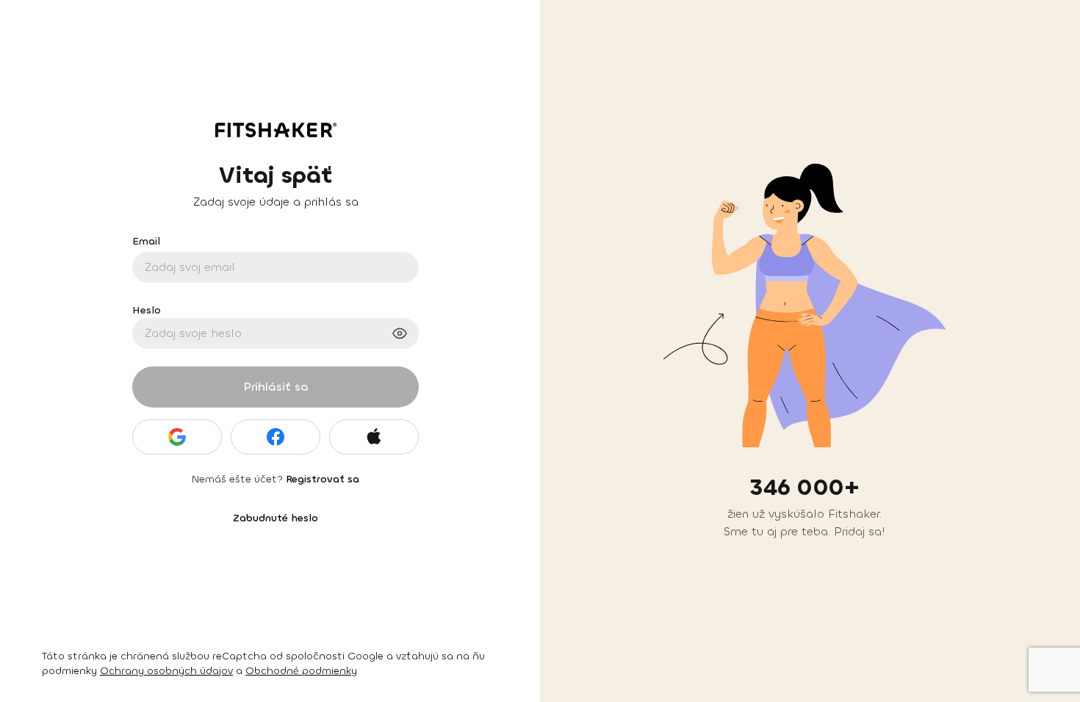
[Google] (177, 437)
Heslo (146, 310)
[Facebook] (275, 437)
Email (146, 241)
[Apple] (374, 437)
